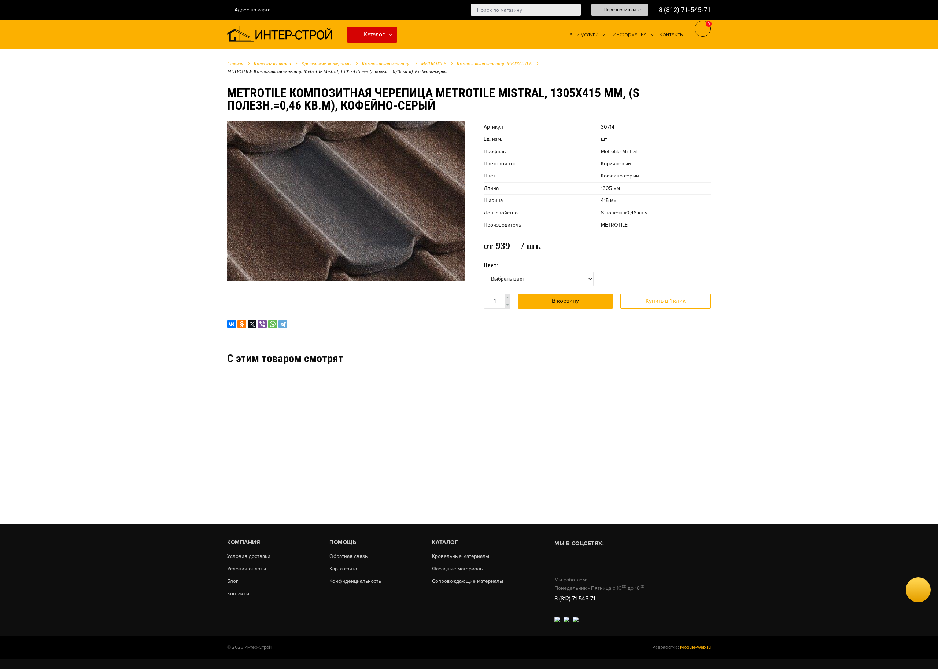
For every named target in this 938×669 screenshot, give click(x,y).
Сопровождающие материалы (467, 581)
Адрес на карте (252, 10)
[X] (252, 324)
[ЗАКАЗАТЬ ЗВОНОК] (918, 589)
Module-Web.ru (695, 647)
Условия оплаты (246, 569)
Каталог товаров (272, 63)
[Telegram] (282, 324)
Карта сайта (343, 569)
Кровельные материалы (326, 63)
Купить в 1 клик (666, 301)
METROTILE (433, 63)
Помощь (342, 542)
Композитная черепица (386, 63)
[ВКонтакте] (231, 324)
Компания (243, 542)
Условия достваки (248, 556)
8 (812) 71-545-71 (685, 10)
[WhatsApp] (272, 324)
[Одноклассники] (241, 324)
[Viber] (262, 324)
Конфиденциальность (355, 581)
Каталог (373, 34)
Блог (232, 581)
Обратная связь (348, 556)
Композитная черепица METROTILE (494, 63)
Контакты (238, 594)
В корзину (565, 301)
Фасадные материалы (458, 569)
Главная (235, 63)
